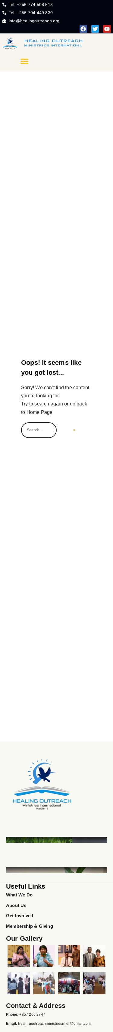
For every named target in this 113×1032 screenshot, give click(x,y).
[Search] (74, 430)
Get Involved (19, 915)
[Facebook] (83, 29)
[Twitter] (95, 29)
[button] (24, 61)
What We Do (19, 894)
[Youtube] (107, 29)
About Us (16, 905)
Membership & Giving (29, 926)
